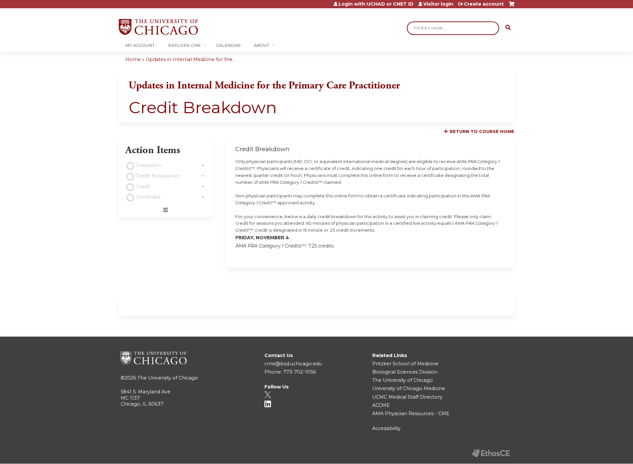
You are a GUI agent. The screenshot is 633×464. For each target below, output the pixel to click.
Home (133, 59)
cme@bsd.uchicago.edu (293, 364)
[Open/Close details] (202, 165)
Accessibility (386, 428)
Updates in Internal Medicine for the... (190, 59)
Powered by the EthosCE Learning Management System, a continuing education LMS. (490, 453)
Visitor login (438, 4)
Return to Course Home (482, 131)
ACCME (381, 405)
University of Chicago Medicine (408, 388)
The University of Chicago (167, 378)
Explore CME (184, 45)
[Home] (158, 27)
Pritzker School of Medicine (405, 364)
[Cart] (511, 6)
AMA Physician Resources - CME (410, 413)
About (262, 45)
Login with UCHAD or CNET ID (376, 4)
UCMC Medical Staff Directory (407, 397)
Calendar (228, 45)
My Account (140, 45)
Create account (484, 4)
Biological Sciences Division (404, 372)
